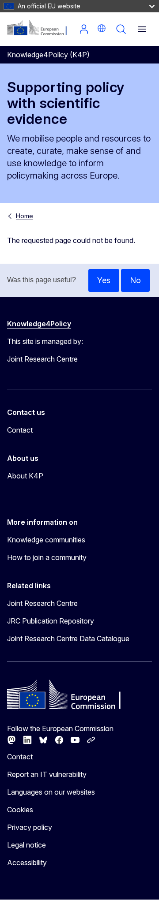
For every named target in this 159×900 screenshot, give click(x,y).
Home (24, 216)
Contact (20, 430)
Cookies (20, 809)
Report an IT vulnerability (47, 774)
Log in (84, 29)
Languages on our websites (51, 792)
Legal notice (26, 844)
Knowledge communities (46, 539)
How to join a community (47, 557)
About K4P (25, 475)
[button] (101, 28)
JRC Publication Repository (50, 620)
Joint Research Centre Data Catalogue (68, 638)
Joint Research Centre (42, 603)
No (135, 280)
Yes (103, 280)
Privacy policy (29, 827)
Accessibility (27, 862)
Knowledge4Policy (39, 323)
